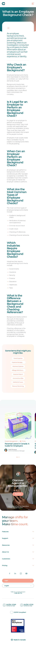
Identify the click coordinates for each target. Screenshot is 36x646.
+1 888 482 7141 (18, 593)
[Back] (8, 28)
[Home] (6, 3)
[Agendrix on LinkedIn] (15, 573)
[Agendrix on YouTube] (26, 573)
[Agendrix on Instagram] (21, 573)
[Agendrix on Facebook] (9, 573)
